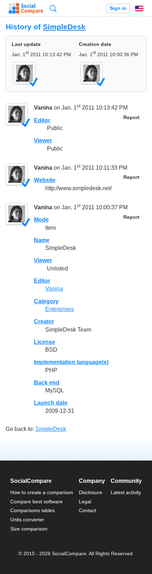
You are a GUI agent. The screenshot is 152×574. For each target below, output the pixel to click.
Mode (41, 220)
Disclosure (90, 492)
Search (53, 8)
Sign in (118, 8)
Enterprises (59, 309)
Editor (42, 120)
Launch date (51, 403)
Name (41, 240)
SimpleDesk (64, 27)
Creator (44, 321)
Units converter (27, 519)
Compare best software (36, 501)
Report (131, 117)
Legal (85, 501)
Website (44, 180)
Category (46, 301)
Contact (87, 510)
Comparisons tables (32, 510)
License (44, 342)
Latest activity (126, 492)
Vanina (43, 108)
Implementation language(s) (71, 362)
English (139, 8)
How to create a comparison (41, 492)
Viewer (43, 140)
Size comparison (28, 529)
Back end (46, 383)
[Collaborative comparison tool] (26, 8)
